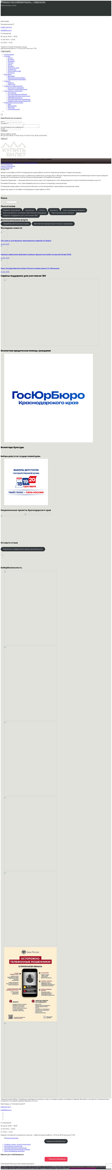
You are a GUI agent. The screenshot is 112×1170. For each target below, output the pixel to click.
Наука (10, 64)
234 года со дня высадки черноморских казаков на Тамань (26, 241)
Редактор (9, 164)
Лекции (11, 66)
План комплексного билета (62, 213)
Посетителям (9, 54)
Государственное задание (17, 94)
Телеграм (11, 107)
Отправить (4, 130)
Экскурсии (29, 210)
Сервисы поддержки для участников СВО (20, 215)
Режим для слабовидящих (57, 1159)
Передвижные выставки (17, 79)
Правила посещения (11, 210)
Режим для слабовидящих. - (17, 2)
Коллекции (12, 69)
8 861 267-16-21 (6, 1107)
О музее (7, 56)
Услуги (10, 58)
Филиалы (11, 61)
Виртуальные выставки (16, 78)
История (11, 59)
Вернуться (4, 138)
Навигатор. (40, 2)
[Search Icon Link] (5, 111)
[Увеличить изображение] (2, 553)
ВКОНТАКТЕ (12, 106)
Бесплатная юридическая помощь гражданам (53, 224)
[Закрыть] (2, 555)
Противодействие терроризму (19, 99)
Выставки (7, 74)
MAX (9, 104)
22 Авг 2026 (5, 272)
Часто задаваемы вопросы (74, 210)
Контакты (11, 73)
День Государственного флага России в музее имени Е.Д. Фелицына (30, 268)
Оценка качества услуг (56, 1141)
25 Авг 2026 (5, 244)
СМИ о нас (11, 84)
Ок (71, 1168)
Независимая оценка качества (19, 101)
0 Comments (5, 168)
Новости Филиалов (8, 166)
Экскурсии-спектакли (16, 88)
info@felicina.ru (6, 30)
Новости (7, 81)
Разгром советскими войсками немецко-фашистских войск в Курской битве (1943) (36, 254)
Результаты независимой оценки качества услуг (23, 549)
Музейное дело (13, 68)
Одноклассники (14, 109)
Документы (12, 93)
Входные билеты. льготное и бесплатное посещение (24, 213)
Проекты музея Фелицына (17, 89)
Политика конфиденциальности (84, 1168)
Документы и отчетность (13, 91)
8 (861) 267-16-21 (6, 27)
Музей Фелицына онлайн (13, 102)
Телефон (4, 123)
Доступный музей (14, 71)
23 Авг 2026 (5, 258)
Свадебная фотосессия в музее (16, 224)
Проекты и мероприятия (13, 86)
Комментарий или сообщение (12, 127)
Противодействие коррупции (19, 96)
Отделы (10, 63)
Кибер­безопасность (15, 98)
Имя (3, 122)
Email (3, 129)
